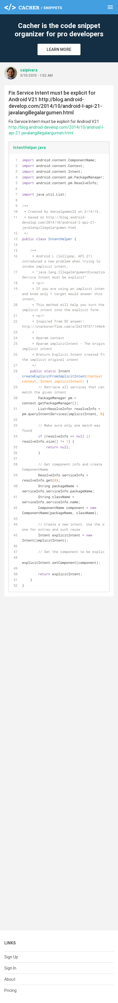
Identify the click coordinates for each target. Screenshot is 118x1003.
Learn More (59, 49)
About (9, 979)
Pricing (10, 990)
